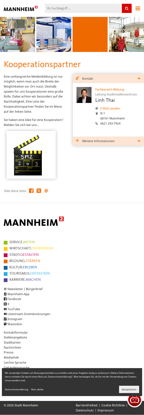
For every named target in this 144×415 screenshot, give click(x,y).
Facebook (14, 299)
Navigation (137, 8)
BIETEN (22, 242)
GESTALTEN (24, 255)
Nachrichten (12, 347)
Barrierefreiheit (87, 405)
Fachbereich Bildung (109, 89)
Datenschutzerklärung (16, 389)
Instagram (15, 319)
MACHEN (25, 280)
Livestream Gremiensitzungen (29, 314)
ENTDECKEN (29, 273)
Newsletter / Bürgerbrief (25, 289)
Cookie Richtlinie (113, 405)
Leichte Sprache (15, 362)
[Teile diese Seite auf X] (39, 190)
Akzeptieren (129, 389)
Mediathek (11, 357)
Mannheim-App (18, 294)
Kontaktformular (16, 332)
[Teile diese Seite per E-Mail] (46, 190)
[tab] (108, 78)
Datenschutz (85, 410)
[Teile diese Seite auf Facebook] (31, 190)
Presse (8, 352)
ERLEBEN (23, 267)
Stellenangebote (15, 337)
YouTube (14, 309)
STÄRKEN (24, 261)
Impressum (106, 410)
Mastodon (15, 324)
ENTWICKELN (31, 248)
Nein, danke (37, 389)
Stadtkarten (12, 342)
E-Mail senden (110, 108)
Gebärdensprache (16, 367)
